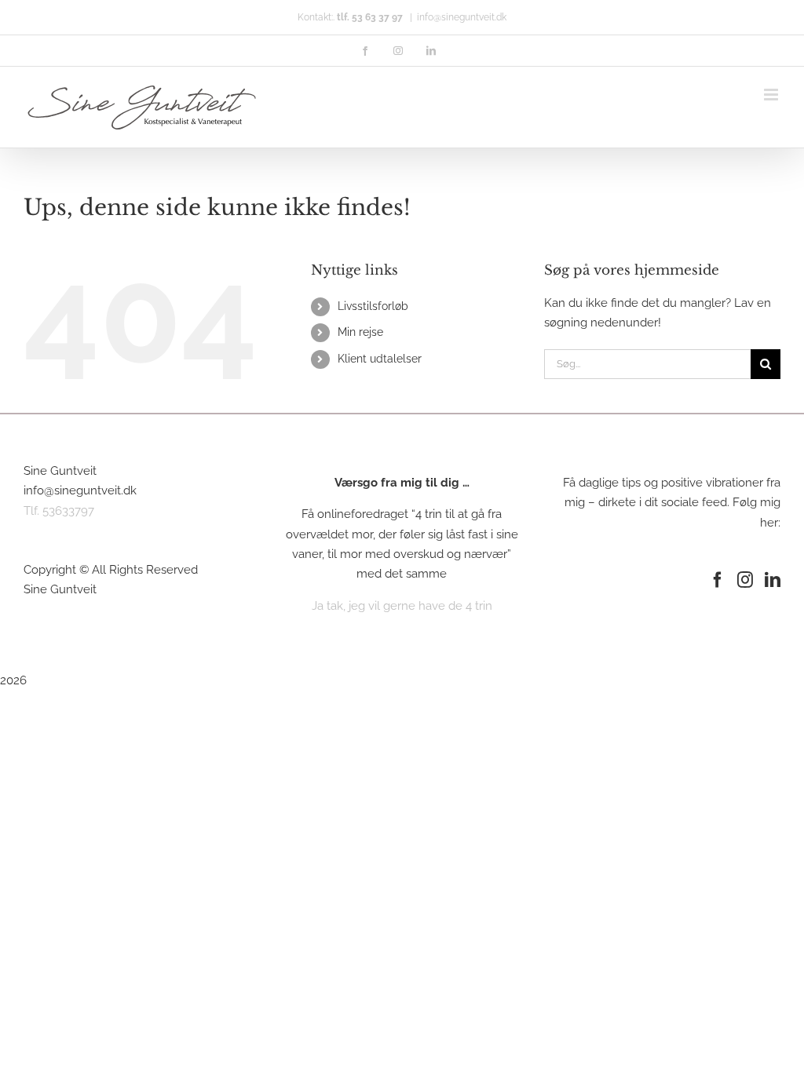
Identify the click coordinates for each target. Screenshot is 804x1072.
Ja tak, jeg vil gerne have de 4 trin (402, 606)
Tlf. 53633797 (59, 511)
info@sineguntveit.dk (461, 17)
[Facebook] (717, 580)
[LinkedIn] (772, 580)
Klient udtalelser (380, 358)
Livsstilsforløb (373, 306)
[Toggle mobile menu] (772, 94)
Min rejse (360, 332)
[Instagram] (745, 580)
